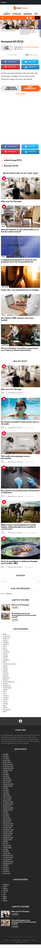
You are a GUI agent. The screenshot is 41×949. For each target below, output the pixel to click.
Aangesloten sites (20, 942)
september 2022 (8, 830)
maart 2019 (6, 873)
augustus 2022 (7, 832)
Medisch (5, 680)
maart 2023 (6, 818)
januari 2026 (7, 762)
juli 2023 (5, 812)
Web (4, 705)
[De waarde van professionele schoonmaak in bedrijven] (20, 477)
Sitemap (34, 940)
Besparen (6, 644)
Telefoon (6, 696)
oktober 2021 (7, 836)
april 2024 (6, 794)
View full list (20, 94)
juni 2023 (6, 814)
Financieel (6, 652)
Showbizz (6, 884)
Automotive (6, 636)
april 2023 (6, 816)
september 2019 (8, 861)
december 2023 (8, 802)
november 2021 (8, 834)
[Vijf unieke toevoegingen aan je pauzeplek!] (20, 443)
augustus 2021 (7, 840)
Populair (16, 14)
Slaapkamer (7, 686)
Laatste (6, 14)
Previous (1, 29)
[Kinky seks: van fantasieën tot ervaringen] (20, 277)
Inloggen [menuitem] (3, 2)
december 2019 (8, 855)
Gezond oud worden (9, 664)
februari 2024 (7, 798)
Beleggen (6, 642)
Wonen (5, 707)
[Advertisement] (20, 118)
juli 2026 (5, 754)
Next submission (30, 88)
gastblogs (5, 286)
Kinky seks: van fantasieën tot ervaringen (20, 290)
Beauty (5, 640)
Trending (27, 14)
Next (40, 29)
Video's (5, 702)
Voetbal (5, 703)
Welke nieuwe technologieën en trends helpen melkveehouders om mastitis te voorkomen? (18, 527)
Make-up (6, 676)
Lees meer (15, 607)
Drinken (5, 650)
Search (38, 582)
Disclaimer (26, 940)
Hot (36, 14)
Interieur (5, 668)
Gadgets (5, 656)
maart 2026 (6, 760)
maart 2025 (6, 778)
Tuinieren (6, 698)
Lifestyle (5, 674)
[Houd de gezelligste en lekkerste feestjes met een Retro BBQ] (20, 548)
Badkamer (6, 638)
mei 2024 (6, 792)
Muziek (5, 684)
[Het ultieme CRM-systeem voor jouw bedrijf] (20, 305)
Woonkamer (7, 709)
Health (4, 198)
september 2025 (8, 768)
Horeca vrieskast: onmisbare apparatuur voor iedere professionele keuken (19, 349)
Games (5, 658)
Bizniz (4, 315)
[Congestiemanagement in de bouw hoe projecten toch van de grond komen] (20, 247)
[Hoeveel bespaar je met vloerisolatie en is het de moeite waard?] (28, 24)
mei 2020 (6, 851)
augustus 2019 (7, 863)
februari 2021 (7, 846)
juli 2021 (5, 842)
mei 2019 (6, 869)
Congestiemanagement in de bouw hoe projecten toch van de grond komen (19, 261)
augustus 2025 (7, 770)
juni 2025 (6, 774)
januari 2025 (7, 782)
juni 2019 (6, 867)
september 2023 (8, 808)
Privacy (6, 940)
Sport (9, 198)
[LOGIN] (30, 18)
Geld (4, 662)
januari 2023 (7, 822)
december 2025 (8, 764)
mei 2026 (6, 758)
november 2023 (8, 804)
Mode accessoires (8, 682)
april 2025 (6, 776)
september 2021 (8, 838)
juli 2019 (5, 865)
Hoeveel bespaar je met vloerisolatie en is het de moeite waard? (28, 32)
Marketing (6, 678)
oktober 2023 (7, 806)
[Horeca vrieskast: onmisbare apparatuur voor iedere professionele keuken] (20, 335)
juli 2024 (5, 788)
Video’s (5, 900)
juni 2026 (6, 756)
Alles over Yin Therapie (8, 31)
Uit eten (5, 700)
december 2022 (8, 824)
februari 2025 (7, 780)
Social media (7, 688)
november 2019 (8, 857)
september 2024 (8, 784)
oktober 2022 (7, 828)
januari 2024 (7, 800)
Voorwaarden (15, 940)
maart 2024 (6, 796)
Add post (37, 17)
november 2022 (8, 826)
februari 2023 (7, 820)
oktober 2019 (7, 859)
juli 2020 (5, 850)
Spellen (5, 690)
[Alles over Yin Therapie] (9, 24)
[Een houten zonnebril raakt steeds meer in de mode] (20, 409)
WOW (4, 711)
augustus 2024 (7, 786)
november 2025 (8, 766)
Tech (4, 694)
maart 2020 (6, 853)
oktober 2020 (7, 848)
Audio (5, 634)
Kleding (5, 672)
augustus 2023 (7, 810)
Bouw (3, 226)
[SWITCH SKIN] (27, 18)
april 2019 (6, 871)
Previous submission (11, 88)
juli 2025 (5, 772)
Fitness (5, 654)
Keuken (5, 670)
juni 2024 (6, 790)
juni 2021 (6, 844)
